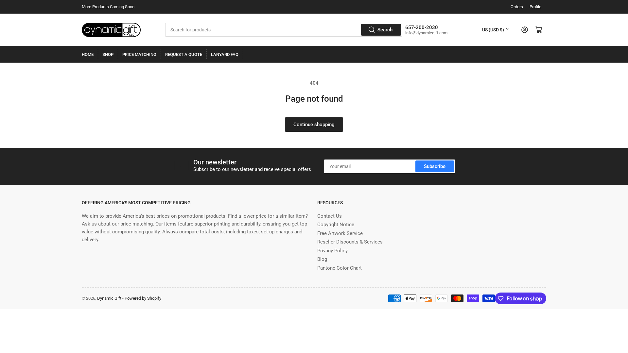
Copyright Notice (335, 224)
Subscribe (434, 166)
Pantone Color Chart (339, 268)
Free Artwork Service (340, 233)
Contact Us (329, 216)
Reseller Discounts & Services (350, 242)
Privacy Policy (332, 251)
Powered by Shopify (143, 298)
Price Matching (139, 54)
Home (88, 54)
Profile (535, 6)
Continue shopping (314, 124)
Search (384, 30)
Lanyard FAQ (224, 54)
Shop (107, 54)
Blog (322, 259)
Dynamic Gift (109, 298)
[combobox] (283, 30)
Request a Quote (183, 54)
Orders (517, 6)
